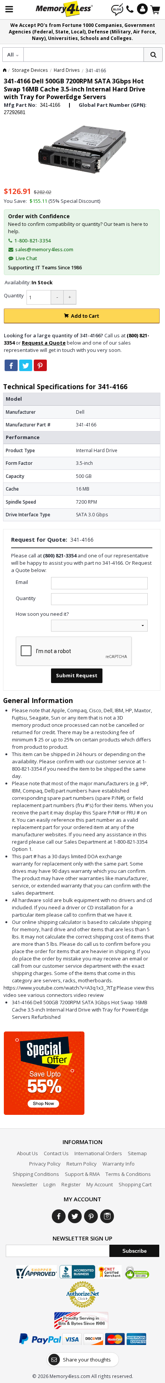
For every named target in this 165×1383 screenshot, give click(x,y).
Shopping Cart (135, 1184)
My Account (99, 1184)
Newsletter (25, 1184)
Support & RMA (82, 1174)
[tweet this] (26, 365)
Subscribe (134, 1251)
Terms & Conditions (128, 1174)
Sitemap (137, 1153)
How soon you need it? (42, 613)
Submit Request (76, 675)
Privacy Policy (45, 1163)
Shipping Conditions (36, 1174)
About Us (27, 1153)
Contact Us (56, 1153)
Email (22, 582)
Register (71, 1184)
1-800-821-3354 (32, 240)
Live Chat (25, 258)
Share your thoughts (87, 1359)
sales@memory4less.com (44, 249)
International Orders (98, 1153)
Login (49, 1184)
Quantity (14, 295)
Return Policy (81, 1163)
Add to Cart (85, 315)
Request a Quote (44, 342)
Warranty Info (118, 1163)
